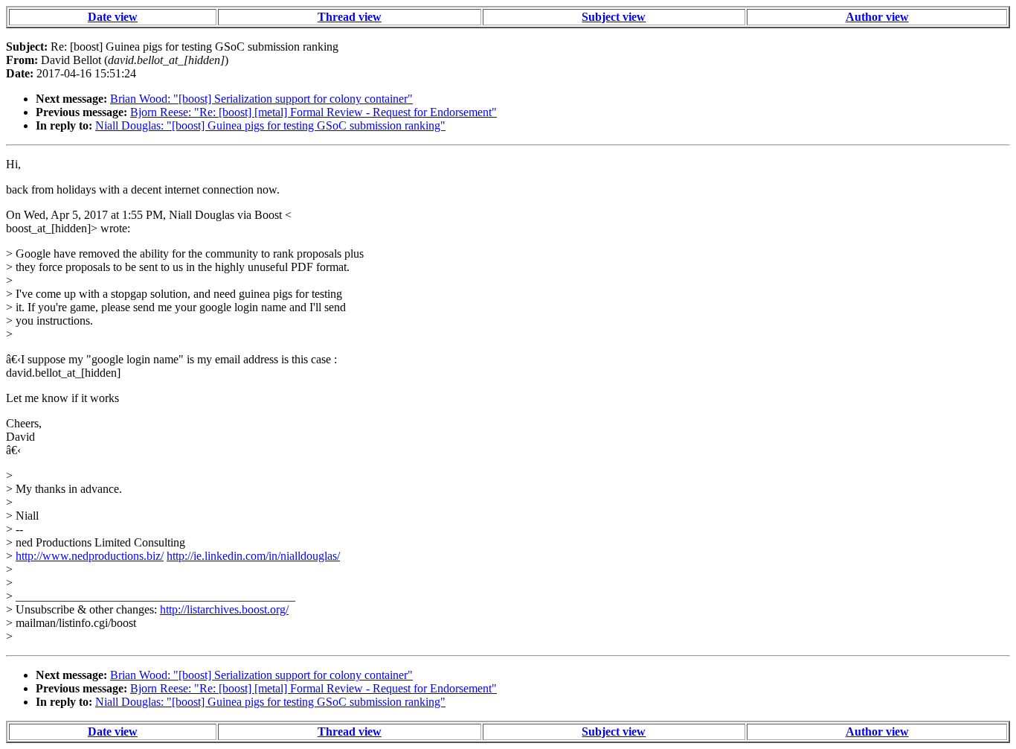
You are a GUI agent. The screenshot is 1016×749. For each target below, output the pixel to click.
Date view (113, 16)
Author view (877, 16)
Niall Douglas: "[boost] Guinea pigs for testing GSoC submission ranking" (270, 125)
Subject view (614, 16)
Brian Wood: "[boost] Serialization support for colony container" (261, 98)
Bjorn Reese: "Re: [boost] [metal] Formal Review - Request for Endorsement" (313, 112)
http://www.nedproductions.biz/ (90, 555)
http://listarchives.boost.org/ (224, 609)
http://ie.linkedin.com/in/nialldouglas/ (253, 555)
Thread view (350, 16)
